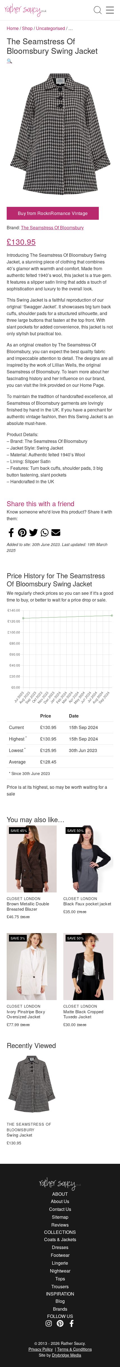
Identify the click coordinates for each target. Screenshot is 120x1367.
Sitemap (60, 1217)
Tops (60, 1278)
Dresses (60, 1247)
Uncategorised (50, 28)
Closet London (23, 898)
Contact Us (60, 1209)
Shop (27, 28)
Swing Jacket (19, 1135)
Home (13, 28)
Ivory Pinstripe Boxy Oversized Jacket (26, 1014)
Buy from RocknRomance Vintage (53, 213)
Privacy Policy (40, 1349)
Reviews (60, 1225)
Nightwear (60, 1270)
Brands (60, 1309)
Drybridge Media (66, 1355)
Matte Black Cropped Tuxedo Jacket (83, 1014)
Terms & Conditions (74, 1349)
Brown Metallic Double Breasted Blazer (28, 906)
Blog (60, 1301)
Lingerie (60, 1263)
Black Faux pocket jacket (87, 903)
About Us (60, 1201)
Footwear (60, 1255)
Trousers (60, 1286)
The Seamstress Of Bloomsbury (52, 227)
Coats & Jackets (60, 1239)
